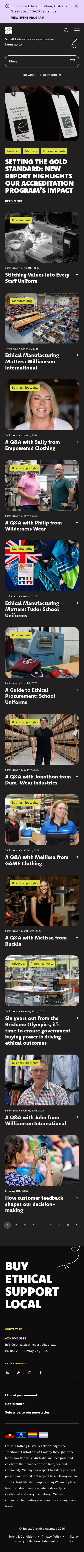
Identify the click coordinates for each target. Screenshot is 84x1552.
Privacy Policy (51, 1536)
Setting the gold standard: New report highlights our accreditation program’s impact (39, 176)
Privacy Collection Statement (35, 1541)
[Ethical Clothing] (8, 30)
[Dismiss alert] (76, 6)
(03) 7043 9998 (15, 1338)
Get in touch (14, 1404)
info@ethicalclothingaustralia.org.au (30, 1345)
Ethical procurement (21, 1395)
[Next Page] (76, 1225)
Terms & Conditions (22, 1536)
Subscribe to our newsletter (27, 1412)
